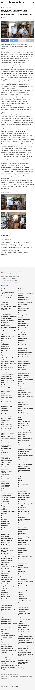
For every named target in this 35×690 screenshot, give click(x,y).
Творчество (21, 611)
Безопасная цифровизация (5, 411)
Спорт (20, 583)
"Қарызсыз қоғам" (6, 295)
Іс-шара (3, 663)
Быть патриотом (6, 455)
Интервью (4, 652)
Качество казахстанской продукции (8, 668)
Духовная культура (6, 558)
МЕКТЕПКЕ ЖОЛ (23, 394)
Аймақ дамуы (5, 346)
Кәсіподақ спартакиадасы (25, 293)
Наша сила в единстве (25, 438)
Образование (22, 453)
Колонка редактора (23, 308)
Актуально (4, 350)
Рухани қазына (22, 550)
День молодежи (5, 523)
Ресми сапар (22, 542)
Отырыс (20, 474)
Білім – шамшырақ (6, 424)
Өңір (19, 486)
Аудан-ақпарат (5, 372)
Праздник (21, 509)
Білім (2, 422)
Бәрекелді (4, 408)
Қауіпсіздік (21, 340)
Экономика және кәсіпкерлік (23, 663)
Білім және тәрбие (6, 428)
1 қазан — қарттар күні (7, 320)
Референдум (22, 548)
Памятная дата (22, 491)
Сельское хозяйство (24, 561)
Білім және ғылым (6, 426)
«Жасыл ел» (4, 302)
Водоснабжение (5, 481)
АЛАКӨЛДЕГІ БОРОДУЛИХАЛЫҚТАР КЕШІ (12, 250)
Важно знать (5, 467)
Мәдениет (21, 386)
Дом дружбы (5, 554)
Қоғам (20, 342)
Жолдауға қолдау (6, 619)
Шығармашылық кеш (24, 652)
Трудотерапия (22, 617)
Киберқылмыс (22, 304)
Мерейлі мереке (23, 404)
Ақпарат (3, 355)
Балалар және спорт (7, 402)
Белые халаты (5, 414)
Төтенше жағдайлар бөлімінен (24, 614)
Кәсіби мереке (22, 288)
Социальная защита (24, 576)
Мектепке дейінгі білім (24, 392)
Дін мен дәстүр (5, 544)
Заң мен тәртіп (5, 633)
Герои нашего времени (8, 497)
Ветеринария (5, 474)
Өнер (19, 482)
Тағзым (20, 594)
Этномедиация (22, 665)
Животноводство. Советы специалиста (8, 610)
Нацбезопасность (23, 423)
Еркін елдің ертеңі (6, 579)
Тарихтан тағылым (23, 609)
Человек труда (22, 650)
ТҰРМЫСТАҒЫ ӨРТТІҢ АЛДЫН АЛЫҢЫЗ (12, 245)
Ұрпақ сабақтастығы (24, 634)
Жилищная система (7, 613)
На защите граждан (24, 421)
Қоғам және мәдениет (24, 354)
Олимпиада (21, 462)
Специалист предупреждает (22, 578)
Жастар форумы (6, 598)
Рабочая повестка (23, 525)
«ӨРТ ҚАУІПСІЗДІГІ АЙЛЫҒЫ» (6, 309)
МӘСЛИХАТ (21, 390)
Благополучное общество (8, 438)
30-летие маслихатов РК (8, 331)
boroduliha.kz (17, 2)
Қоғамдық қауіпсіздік (24, 363)
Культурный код (23, 325)
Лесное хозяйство (23, 377)
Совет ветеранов (23, 571)
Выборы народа (6, 488)
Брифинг (3, 450)
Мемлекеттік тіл (23, 402)
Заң (2, 631)
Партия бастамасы (23, 495)
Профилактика (22, 522)
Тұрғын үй (21, 623)
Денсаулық (4, 515)
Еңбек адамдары (6, 571)
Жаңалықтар (8, 7)
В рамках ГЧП (5, 464)
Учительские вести (23, 625)
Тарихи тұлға (22, 605)
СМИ (19, 569)
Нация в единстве (23, 425)
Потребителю (22, 507)
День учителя (5, 532)
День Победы (5, 525)
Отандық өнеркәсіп (23, 466)
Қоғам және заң (22, 350)
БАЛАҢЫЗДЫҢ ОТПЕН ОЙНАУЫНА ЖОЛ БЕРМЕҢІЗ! (15, 242)
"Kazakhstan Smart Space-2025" (9, 289)
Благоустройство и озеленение (7, 445)
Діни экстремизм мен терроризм (7, 547)
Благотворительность (7, 440)
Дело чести (4, 513)
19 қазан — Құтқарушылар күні (8, 328)
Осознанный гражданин (25, 464)
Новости (20, 442)
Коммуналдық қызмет (24, 312)
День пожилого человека (8, 527)
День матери (5, 521)
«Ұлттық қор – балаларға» (9, 316)
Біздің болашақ (5, 420)
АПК (2, 359)
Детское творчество (7, 538)
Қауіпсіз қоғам (22, 338)
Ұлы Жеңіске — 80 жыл (25, 629)
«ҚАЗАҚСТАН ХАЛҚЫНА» (8, 306)
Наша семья (21, 436)
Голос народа (5, 501)
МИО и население (23, 410)
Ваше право (4, 469)
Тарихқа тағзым (23, 607)
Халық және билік (23, 640)
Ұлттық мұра (22, 627)
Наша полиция (22, 434)
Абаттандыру (5, 340)
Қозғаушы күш (22, 365)
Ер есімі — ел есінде (7, 577)
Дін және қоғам (5, 542)
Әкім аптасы (4, 384)
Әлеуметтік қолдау (6, 395)
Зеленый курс (5, 644)
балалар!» (4, 404)
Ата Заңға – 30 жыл (7, 367)
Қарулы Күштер (22, 336)
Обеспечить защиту (24, 445)
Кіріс (19, 306)
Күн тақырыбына (23, 327)
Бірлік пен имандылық (7, 436)
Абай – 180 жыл (6, 338)
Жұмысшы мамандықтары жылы (9, 624)
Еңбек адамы (5, 573)
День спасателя (5, 530)
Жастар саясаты (6, 596)
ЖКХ (2, 617)
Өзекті (20, 478)
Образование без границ (25, 455)
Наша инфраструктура (24, 430)
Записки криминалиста (8, 635)
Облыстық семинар (24, 447)
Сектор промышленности (25, 558)
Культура (21, 321)
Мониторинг (21, 415)
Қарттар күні (22, 334)
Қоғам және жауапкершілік (22, 347)
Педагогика (21, 499)
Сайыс (20, 554)
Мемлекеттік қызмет (24, 400)
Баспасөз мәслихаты (7, 406)
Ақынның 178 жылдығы (8, 357)
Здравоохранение (6, 642)
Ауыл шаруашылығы (7, 380)
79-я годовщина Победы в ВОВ (8, 333)
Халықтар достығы (23, 648)
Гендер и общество (7, 491)
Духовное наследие (7, 560)
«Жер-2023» (4, 304)
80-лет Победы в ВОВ (7, 336)
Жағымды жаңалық (7, 583)
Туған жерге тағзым (24, 619)
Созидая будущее (6, 239)
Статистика (21, 588)
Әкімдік (3, 389)
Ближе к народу (6, 448)
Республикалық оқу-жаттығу (24, 545)
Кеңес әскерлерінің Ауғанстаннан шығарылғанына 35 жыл (25, 301)
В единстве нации (6, 460)
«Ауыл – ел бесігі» (6, 297)
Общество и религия (24, 457)
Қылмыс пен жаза (23, 375)
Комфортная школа (24, 315)
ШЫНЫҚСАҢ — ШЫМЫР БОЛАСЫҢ (25, 655)
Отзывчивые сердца (24, 468)
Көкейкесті (21, 317)
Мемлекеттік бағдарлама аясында (25, 397)
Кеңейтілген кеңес (23, 297)
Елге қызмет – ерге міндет (9, 566)
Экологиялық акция (24, 660)
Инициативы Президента (8, 650)
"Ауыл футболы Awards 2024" (8, 293)
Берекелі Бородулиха (7, 416)
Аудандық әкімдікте (7, 374)
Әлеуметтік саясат (6, 397)
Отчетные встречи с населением (24, 471)
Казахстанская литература (9, 665)
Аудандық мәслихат (7, 378)
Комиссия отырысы (24, 310)
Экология (21, 658)
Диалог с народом (6, 540)
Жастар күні (4, 594)
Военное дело (5, 483)
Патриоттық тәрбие (24, 497)
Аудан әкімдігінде (6, 369)
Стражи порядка (23, 590)
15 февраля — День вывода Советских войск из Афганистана (8, 324)
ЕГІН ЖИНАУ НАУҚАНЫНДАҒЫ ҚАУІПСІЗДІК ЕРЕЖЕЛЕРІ (16, 247)
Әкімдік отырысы (6, 391)
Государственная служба (8, 506)
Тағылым (21, 596)
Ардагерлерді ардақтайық (9, 363)
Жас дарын (4, 592)
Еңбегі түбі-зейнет (6, 568)
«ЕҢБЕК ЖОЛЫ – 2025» (8, 300)
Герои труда (4, 499)
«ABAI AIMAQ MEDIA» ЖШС (11, 686)
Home (2, 7)
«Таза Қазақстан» (6, 314)
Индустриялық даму (7, 648)
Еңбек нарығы (5, 575)
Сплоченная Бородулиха (25, 581)
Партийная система (24, 493)
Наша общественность (25, 432)
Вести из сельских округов (6, 472)
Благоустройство (6, 443)
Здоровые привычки (7, 639)
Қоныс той (21, 367)
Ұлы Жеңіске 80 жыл (24, 632)
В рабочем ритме (6, 462)
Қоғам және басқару (24, 344)
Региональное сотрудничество (23, 534)
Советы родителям (23, 573)
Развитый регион (23, 529)
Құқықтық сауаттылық (24, 373)
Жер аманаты (5, 603)
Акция (3, 352)
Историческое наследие (8, 661)
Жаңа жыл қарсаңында (8, 586)
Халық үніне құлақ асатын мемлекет (26, 643)
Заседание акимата (6, 637)
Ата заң (3, 365)
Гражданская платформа (8, 511)
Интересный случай (7, 654)
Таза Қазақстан (22, 598)
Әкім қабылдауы (6, 387)
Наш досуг (21, 427)
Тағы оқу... (17, 259)
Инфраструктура (6, 659)
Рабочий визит (22, 527)
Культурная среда (23, 323)
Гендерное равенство (7, 493)
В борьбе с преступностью (5, 457)
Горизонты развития (7, 503)
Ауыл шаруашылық (7, 382)
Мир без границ (23, 413)
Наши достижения (23, 440)
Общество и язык (23, 460)
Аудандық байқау (6, 376)
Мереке (20, 406)
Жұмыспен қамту (6, 621)
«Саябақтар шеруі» (6, 312)
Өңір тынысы (22, 489)
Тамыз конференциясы (25, 600)
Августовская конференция (5, 343)
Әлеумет (3, 393)
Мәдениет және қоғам (24, 388)
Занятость (4, 629)
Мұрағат (20, 419)
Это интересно (22, 668)
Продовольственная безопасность (24, 516)
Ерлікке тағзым (5, 581)
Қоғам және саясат (23, 359)
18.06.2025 (4, 17)
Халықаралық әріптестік (25, 646)
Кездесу (20, 295)
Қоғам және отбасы (24, 356)
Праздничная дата (23, 511)
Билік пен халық (6, 418)
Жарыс (3, 590)
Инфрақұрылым (5, 657)
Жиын (3, 615)
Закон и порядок (6, 627)
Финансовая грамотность (25, 638)
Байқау (3, 399)
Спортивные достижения (25, 585)
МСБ (19, 417)
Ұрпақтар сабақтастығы (25, 636)
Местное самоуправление (25, 408)
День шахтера (5, 534)
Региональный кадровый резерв (25, 537)
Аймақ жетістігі (5, 348)
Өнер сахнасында (23, 484)
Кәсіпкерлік (21, 291)
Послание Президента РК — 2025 (25, 504)
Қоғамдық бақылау (23, 361)
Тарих (20, 602)
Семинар (20, 565)
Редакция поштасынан (24, 540)
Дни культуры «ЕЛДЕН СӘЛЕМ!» (7, 551)
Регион (20, 531)
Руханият (21, 552)
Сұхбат (20, 592)
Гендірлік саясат (6, 495)
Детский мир (5, 536)
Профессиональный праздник (24, 520)
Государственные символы (6, 508)
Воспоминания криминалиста (5, 486)
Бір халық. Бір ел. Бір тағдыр (7, 433)
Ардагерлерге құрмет (7, 361)
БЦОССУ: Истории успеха (8, 452)
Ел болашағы (5, 562)
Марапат (20, 381)
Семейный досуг (23, 563)
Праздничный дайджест (25, 513)
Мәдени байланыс (23, 383)
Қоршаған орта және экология (24, 370)
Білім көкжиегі (5, 431)
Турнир (20, 621)
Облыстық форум (23, 451)
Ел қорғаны (4, 564)
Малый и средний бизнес (25, 379)
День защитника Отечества (6, 518)
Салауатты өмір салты (25, 556)
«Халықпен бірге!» (6, 318)
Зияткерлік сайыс (6, 646)
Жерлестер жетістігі (7, 605)
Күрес (20, 330)
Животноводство (6, 607)
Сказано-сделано (23, 567)
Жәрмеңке (4, 601)
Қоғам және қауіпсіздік (25, 352)
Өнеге (20, 480)
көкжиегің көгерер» (24, 319)
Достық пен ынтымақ (7, 556)
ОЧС (19, 476)
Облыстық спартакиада (25, 449)
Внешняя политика (6, 476)
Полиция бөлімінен (23, 501)
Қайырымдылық (23, 332)
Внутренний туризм (7, 479)
